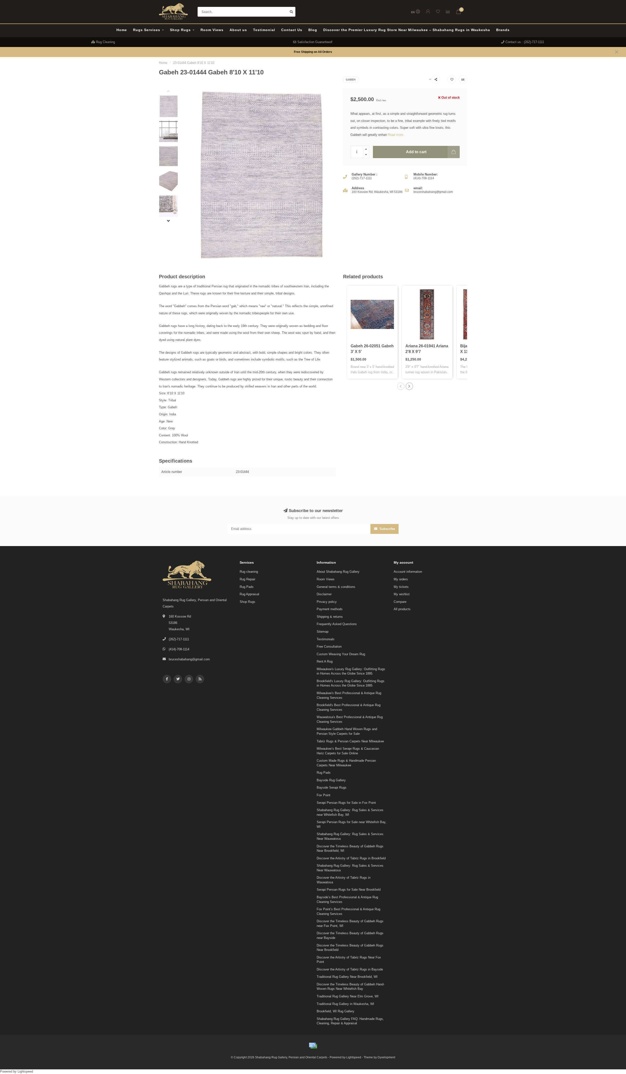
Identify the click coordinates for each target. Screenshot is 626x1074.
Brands (503, 30)
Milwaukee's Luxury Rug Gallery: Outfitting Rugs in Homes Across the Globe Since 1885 (351, 671)
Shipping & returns (330, 617)
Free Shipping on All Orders (313, 51)
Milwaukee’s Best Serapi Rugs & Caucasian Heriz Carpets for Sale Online (348, 751)
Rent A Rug (325, 661)
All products (402, 609)
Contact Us (291, 30)
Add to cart (416, 152)
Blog (312, 30)
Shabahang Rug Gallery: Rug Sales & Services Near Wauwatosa (350, 836)
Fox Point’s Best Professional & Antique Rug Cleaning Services (348, 911)
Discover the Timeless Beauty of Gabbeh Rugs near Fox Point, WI (350, 923)
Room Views (212, 30)
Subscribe (387, 529)
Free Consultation (329, 646)
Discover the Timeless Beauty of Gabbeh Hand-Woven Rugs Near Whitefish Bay (350, 986)
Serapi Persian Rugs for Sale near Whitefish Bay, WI (351, 824)
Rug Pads (247, 587)
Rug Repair (247, 579)
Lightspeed (353, 1057)
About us (238, 30)
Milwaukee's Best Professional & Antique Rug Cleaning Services (349, 695)
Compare (400, 602)
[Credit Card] (313, 1045)
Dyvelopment (386, 1057)
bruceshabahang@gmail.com (189, 659)
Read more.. (396, 135)
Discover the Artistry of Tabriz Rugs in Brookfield (351, 858)
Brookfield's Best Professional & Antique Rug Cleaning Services (348, 707)
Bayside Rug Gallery (331, 780)
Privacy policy (327, 602)
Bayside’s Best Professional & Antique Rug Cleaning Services (347, 899)
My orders (401, 579)
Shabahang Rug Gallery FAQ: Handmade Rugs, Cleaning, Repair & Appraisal (350, 1021)
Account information (408, 571)
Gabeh (351, 79)
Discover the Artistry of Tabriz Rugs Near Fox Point (349, 960)
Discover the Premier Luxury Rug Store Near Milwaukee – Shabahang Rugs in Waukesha (406, 30)
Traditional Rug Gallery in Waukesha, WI (345, 1004)
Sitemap (322, 631)
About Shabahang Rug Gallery (338, 571)
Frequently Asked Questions (337, 624)
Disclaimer (324, 594)
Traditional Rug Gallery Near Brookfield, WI (347, 977)
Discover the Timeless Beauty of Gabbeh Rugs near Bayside (350, 935)
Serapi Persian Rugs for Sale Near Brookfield (348, 889)
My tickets (401, 587)
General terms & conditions (336, 587)
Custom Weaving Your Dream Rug (341, 654)
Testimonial (264, 30)
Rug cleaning (249, 571)
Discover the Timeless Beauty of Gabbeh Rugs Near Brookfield (350, 948)
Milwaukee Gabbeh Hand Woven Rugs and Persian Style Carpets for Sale (347, 731)
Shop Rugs (180, 30)
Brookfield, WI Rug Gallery (335, 1011)
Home (121, 30)
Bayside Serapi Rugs (332, 787)
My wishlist (402, 594)
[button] (172, 91)
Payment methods (330, 609)
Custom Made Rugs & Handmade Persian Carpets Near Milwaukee (346, 763)
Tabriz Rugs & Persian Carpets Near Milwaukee (350, 741)
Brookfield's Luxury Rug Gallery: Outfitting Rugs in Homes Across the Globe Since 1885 (350, 683)
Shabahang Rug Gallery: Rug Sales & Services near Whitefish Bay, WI (350, 812)
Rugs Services (146, 30)
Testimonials (326, 639)
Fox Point (323, 795)
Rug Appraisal (249, 594)
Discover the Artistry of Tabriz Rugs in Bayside (350, 969)
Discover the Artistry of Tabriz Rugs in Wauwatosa (343, 880)
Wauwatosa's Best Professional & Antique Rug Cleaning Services (350, 719)
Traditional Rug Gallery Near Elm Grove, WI (348, 996)
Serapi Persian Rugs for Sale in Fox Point (346, 803)
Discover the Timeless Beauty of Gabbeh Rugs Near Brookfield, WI (350, 848)
